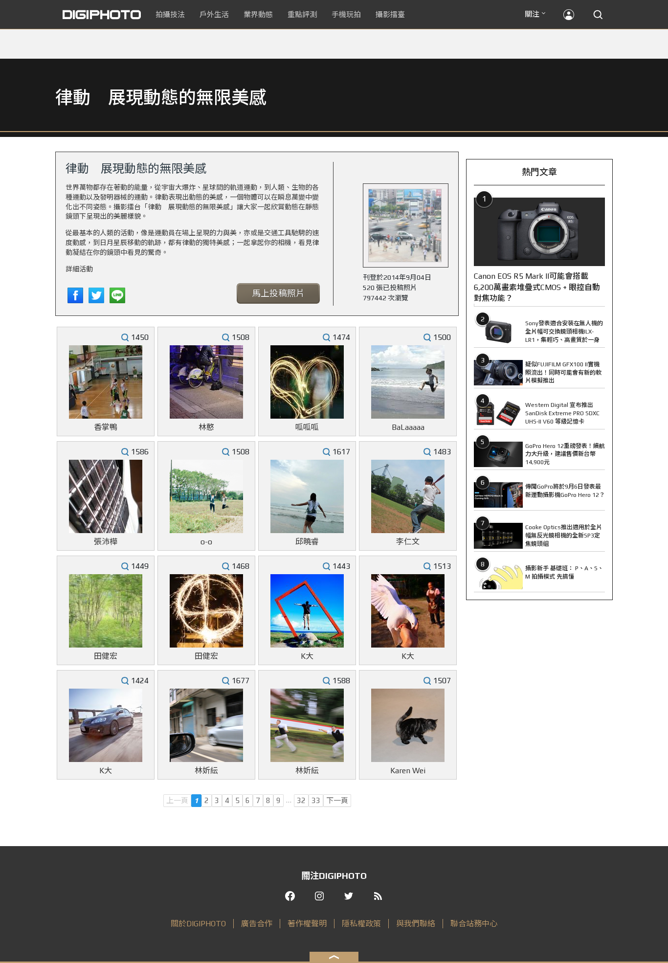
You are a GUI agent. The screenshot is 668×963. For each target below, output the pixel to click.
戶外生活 (214, 14)
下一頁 (337, 800)
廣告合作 (256, 923)
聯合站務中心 (473, 923)
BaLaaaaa (408, 427)
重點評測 (302, 14)
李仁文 (408, 541)
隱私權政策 (361, 923)
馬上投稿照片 (278, 293)
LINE (117, 295)
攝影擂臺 (390, 14)
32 (301, 800)
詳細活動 (79, 269)
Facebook (75, 295)
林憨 (206, 427)
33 (316, 800)
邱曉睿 (307, 541)
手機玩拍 (346, 14)
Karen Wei (407, 770)
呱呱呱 (307, 427)
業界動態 (258, 14)
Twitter (96, 295)
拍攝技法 (170, 14)
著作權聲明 (307, 923)
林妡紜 (206, 770)
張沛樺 (105, 541)
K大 (307, 656)
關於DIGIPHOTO (198, 923)
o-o (206, 541)
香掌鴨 (105, 427)
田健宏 (105, 656)
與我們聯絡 (415, 923)
